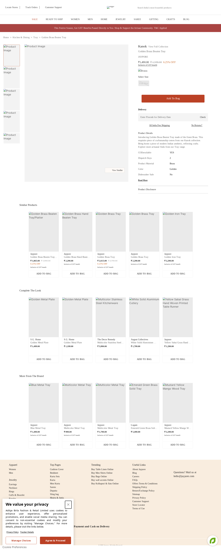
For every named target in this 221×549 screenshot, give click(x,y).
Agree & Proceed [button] (55, 540)
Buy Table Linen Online (102, 469)
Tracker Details (27, 532)
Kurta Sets (55, 476)
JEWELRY (121, 19)
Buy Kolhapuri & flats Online (105, 483)
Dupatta (53, 490)
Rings (11, 491)
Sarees (53, 487)
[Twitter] (188, 465)
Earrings (13, 484)
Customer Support (140, 501)
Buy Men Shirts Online (101, 473)
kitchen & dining (21, 37)
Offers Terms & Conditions (144, 483)
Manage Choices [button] (21, 540)
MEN (90, 19)
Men (11, 473)
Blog (134, 473)
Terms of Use (138, 508)
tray (35, 37)
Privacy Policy (12, 532)
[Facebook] (182, 465)
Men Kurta (55, 483)
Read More (143, 180)
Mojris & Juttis (57, 498)
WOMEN (75, 19)
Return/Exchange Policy (143, 490)
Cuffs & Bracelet (16, 495)
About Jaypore (139, 469)
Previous (11, 44)
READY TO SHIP (54, 19)
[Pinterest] (200, 465)
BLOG (186, 19)
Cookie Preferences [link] (14, 547)
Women (12, 469)
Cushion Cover (57, 469)
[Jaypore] (110, 7)
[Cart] (199, 7)
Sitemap (136, 494)
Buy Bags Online (99, 476)
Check (203, 117)
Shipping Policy (139, 487)
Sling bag (54, 494)
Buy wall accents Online (102, 480)
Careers (135, 476)
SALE (35, 19)
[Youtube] (194, 465)
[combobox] (156, 8)
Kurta (52, 480)
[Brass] (142, 71)
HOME (104, 19)
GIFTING (153, 19)
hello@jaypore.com (184, 476)
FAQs (135, 480)
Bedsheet (54, 473)
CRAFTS (170, 19)
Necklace (13, 488)
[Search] (176, 7)
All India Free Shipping (159, 125)
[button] (183, 7)
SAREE (137, 19)
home (6, 37)
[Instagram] (175, 465)
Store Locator (138, 505)
